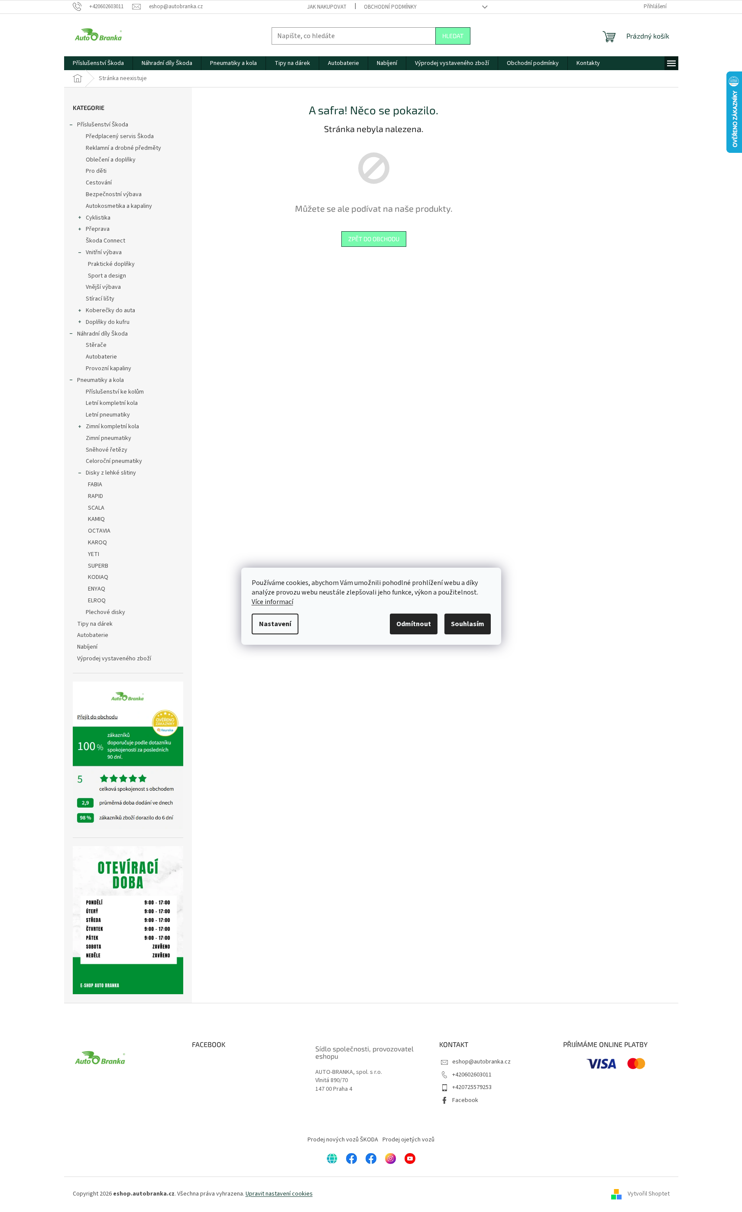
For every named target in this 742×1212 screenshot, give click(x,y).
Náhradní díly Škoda (102, 334)
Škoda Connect (105, 240)
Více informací (272, 602)
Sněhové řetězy (106, 450)
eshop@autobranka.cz (481, 1061)
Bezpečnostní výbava (114, 194)
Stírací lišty (100, 298)
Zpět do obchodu (373, 238)
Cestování (99, 182)
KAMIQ (96, 519)
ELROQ (97, 600)
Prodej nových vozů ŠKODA (343, 1139)
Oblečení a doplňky (111, 159)
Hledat (452, 35)
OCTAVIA (99, 531)
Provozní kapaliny (108, 368)
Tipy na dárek (95, 624)
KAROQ (97, 542)
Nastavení (275, 624)
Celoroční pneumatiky (114, 461)
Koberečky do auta (110, 310)
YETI (93, 554)
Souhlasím (467, 624)
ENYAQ (96, 589)
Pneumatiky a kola (100, 380)
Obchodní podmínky (390, 7)
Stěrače (96, 345)
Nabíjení (87, 647)
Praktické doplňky (111, 264)
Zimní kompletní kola (112, 426)
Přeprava (98, 229)
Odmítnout (413, 624)
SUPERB (98, 566)
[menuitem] (98, 63)
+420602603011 (472, 1074)
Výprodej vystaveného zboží (114, 658)
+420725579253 (472, 1087)
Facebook (465, 1100)
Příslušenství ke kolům (115, 392)
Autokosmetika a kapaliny (119, 206)
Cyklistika (98, 217)
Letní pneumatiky (108, 414)
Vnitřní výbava (104, 252)
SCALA (96, 508)
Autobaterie (101, 356)
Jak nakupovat (327, 7)
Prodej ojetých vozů (408, 1139)
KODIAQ (98, 577)
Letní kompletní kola (112, 403)
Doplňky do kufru (108, 322)
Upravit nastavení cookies (279, 1193)
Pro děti (96, 171)
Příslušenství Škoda (102, 124)
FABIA (95, 484)
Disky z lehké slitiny (111, 473)
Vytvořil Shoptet (649, 1193)
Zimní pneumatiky (108, 438)
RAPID (95, 496)
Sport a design (107, 275)
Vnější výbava (103, 287)
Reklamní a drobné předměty (123, 148)
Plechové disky (105, 612)
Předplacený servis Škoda (120, 136)
